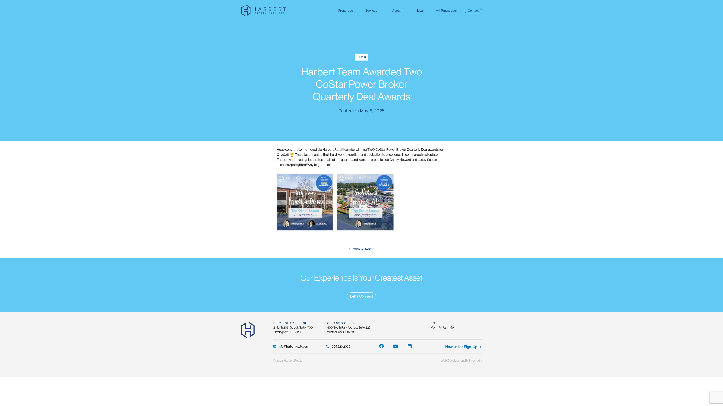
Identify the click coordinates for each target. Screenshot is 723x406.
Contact (473, 10)
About (396, 10)
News (420, 10)
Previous (357, 249)
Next (368, 249)
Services (371, 10)
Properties (345, 10)
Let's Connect (361, 296)
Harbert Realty (293, 360)
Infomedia (475, 360)
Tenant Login (449, 10)
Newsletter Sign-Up (461, 347)
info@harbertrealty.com (293, 346)
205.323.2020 (340, 346)
